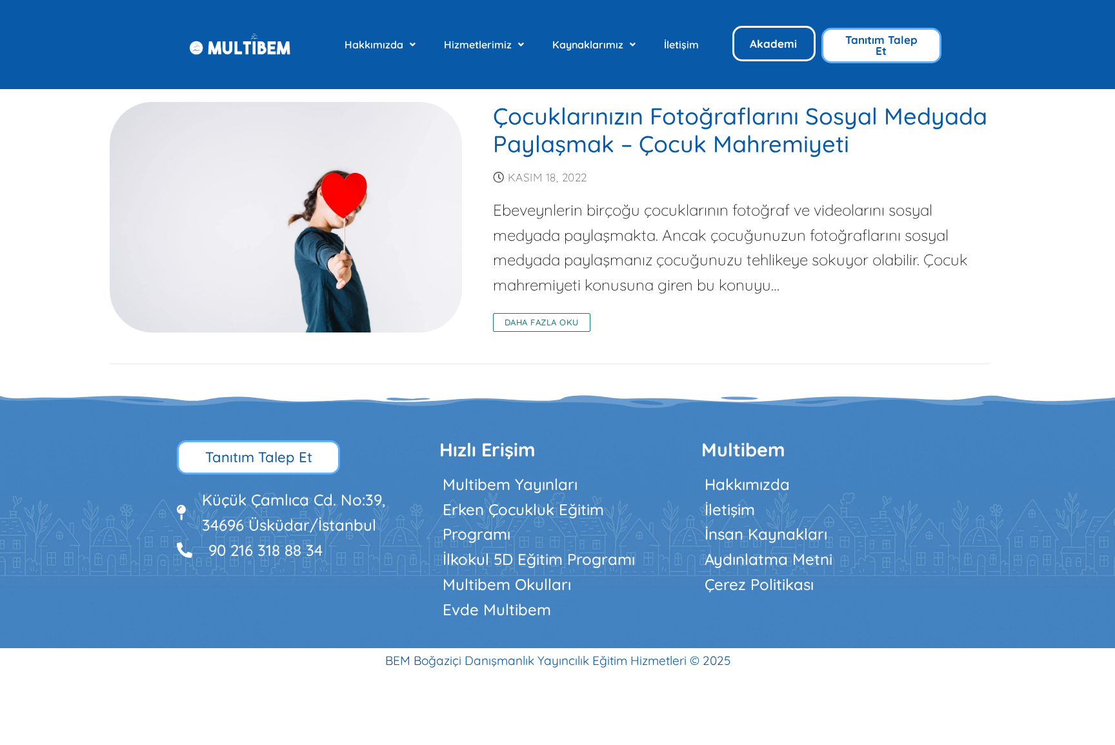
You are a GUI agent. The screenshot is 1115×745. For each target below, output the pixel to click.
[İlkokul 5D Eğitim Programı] (557, 559)
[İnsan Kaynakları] (819, 534)
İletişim (681, 44)
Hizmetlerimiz (478, 44)
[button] (380, 44)
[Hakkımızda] (819, 484)
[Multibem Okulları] (557, 584)
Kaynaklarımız (587, 44)
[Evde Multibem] (557, 609)
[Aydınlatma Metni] (819, 559)
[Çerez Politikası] (819, 584)
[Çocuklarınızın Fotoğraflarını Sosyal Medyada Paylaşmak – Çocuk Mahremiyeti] (285, 217)
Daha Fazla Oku (542, 322)
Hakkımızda (374, 44)
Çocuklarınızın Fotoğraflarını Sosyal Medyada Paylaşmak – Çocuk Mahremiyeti (740, 130)
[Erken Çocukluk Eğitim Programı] (557, 522)
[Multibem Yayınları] (557, 484)
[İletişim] (819, 509)
